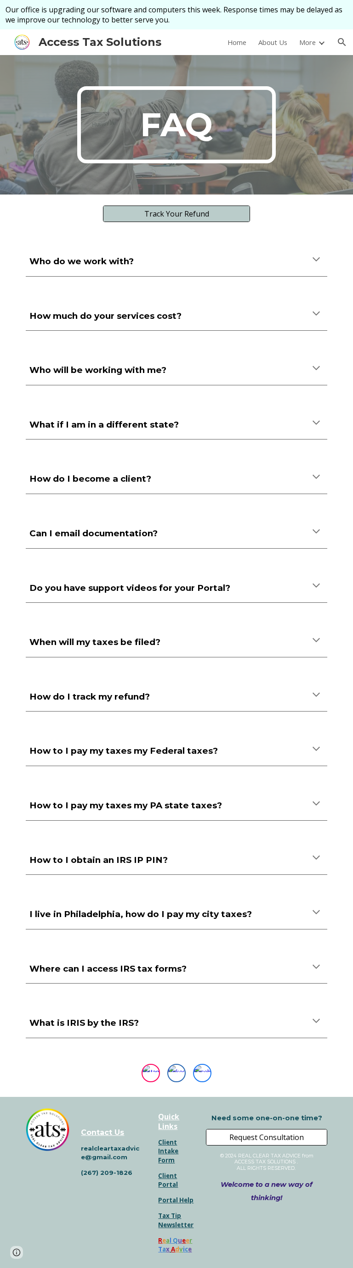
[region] (176, 14)
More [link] (307, 42)
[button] (342, 42)
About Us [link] (272, 42)
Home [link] (237, 42)
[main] (176, 124)
